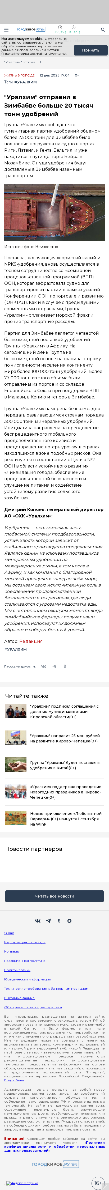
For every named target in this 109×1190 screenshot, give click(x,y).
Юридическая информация (27, 979)
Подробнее (14, 1080)
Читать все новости (54, 896)
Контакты (12, 951)
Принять (90, 50)
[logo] (54, 1164)
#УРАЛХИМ (25, 82)
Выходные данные (19, 998)
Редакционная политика (25, 961)
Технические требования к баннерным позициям (46, 989)
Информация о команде (25, 942)
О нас (9, 933)
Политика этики (17, 970)
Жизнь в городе (19, 75)
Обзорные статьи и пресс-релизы (33, 1007)
